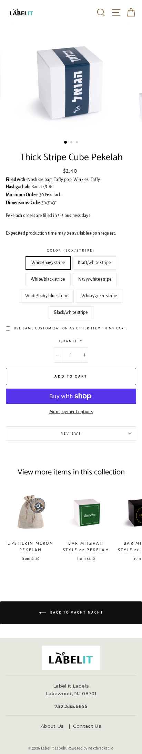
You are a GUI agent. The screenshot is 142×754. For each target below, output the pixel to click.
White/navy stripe (48, 262)
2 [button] (72, 143)
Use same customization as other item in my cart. (71, 328)
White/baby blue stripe (46, 295)
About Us (52, 726)
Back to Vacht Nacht (76, 612)
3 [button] (77, 143)
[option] (71, 81)
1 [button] (66, 142)
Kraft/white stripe (94, 262)
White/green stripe (99, 295)
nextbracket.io (101, 748)
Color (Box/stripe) (71, 250)
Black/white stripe (71, 312)
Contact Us (87, 726)
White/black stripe (48, 279)
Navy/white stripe (95, 279)
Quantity (71, 341)
